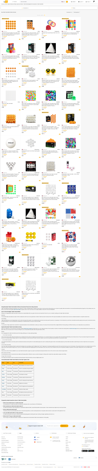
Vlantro (58, 267)
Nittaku (3, 377)
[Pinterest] (89, 467)
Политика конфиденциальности (48, 467)
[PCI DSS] (3, 459)
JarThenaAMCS (77, 220)
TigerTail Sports (37, 267)
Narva (67, 440)
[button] (73, 1)
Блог (18, 449)
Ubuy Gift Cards (20, 447)
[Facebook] (81, 467)
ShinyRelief (58, 220)
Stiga (3, 368)
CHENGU (38, 291)
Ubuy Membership (4, 452)
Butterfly (78, 172)
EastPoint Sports (37, 172)
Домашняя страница (4, 4)
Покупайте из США (4, 464)
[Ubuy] (6, 1)
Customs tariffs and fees (6, 447)
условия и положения (38, 467)
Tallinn (67, 436)
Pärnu (67, 443)
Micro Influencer (4, 450)
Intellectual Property (5, 442)
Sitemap (2, 443)
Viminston (38, 243)
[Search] (67, 2)
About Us (3, 436)
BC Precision (78, 267)
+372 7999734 (85, 446)
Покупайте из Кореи (37, 464)
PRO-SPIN (38, 54)
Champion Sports (57, 31)
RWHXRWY (78, 149)
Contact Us (3, 438)
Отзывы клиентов (20, 440)
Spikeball (58, 78)
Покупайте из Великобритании (13, 464)
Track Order (3, 445)
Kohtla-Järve (68, 442)
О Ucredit (19, 445)
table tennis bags (73, 328)
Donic (3, 380)
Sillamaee (67, 449)
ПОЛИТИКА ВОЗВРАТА (21, 442)
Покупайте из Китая (45, 464)
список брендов (20, 438)
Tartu (67, 438)
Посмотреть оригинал (40, 15)
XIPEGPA (58, 54)
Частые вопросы (20, 443)
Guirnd (19, 31)
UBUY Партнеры (20, 450)
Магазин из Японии (22, 464)
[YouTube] (85, 467)
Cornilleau (4, 389)
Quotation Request (5, 440)
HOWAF (78, 243)
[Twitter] (87, 467)
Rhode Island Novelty (37, 149)
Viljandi (67, 445)
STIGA (59, 125)
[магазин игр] (91, 451)
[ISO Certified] (11, 459)
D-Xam (18, 54)
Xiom (3, 386)
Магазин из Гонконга (30, 464)
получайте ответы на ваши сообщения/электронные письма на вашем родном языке (89, 441)
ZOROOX (18, 267)
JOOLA (39, 31)
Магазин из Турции (52, 464)
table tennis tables (17, 309)
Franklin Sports (17, 243)
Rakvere (67, 447)
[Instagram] (83, 467)
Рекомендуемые (76, 12)
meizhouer (78, 31)
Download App (20, 436)
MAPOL (78, 78)
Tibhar (3, 383)
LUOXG (19, 78)
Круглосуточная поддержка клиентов (89, 438)
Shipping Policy (4, 449)
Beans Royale (77, 195)
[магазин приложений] (85, 451)
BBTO (59, 195)
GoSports (18, 149)
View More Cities (69, 450)
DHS (19, 172)
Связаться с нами (60, 467)
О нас (55, 467)
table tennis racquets (28, 328)
